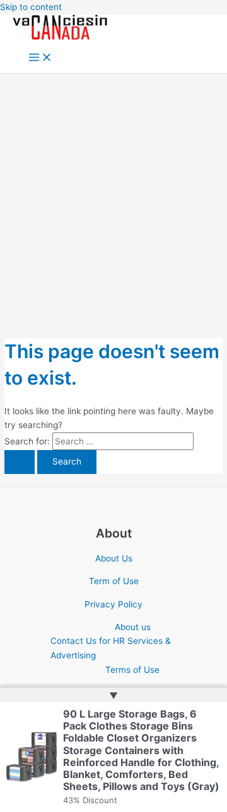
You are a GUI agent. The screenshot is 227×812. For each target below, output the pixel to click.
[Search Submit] (19, 462)
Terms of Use (132, 670)
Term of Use (114, 581)
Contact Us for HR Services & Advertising (110, 648)
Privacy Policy (113, 604)
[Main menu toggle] (40, 58)
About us (133, 627)
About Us (113, 558)
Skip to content (31, 7)
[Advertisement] (113, 193)
